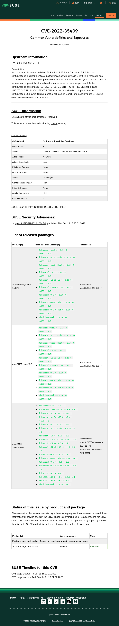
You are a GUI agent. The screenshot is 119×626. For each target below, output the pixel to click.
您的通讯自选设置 (55, 598)
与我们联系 (81, 598)
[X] (56, 601)
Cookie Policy (91, 621)
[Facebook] (50, 601)
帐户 (77, 3)
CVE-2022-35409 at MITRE (25, 63)
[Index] (61, 44)
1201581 (38, 207)
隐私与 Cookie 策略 (76, 621)
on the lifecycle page (79, 524)
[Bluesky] (75, 601)
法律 (22, 598)
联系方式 (99, 15)
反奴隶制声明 (33, 598)
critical (54, 123)
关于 (43, 598)
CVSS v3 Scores (19, 135)
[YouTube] (43, 601)
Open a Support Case (62, 615)
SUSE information (26, 111)
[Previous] (54, 44)
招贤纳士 (14, 598)
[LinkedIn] (63, 601)
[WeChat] (69, 601)
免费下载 (111, 15)
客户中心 (63, 3)
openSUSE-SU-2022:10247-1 (30, 223)
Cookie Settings (57, 621)
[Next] (66, 44)
